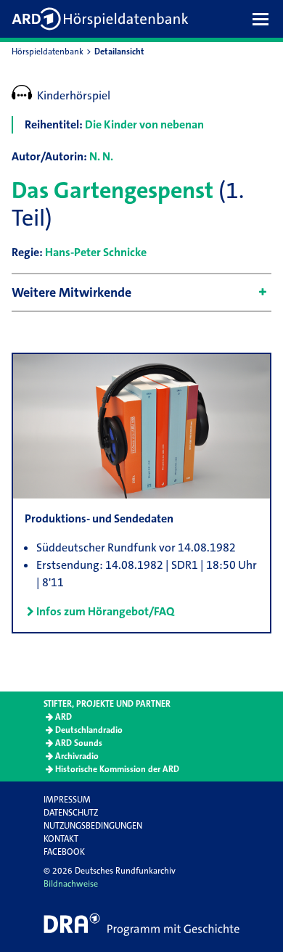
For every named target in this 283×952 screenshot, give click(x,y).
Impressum (67, 799)
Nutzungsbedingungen (93, 826)
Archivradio (77, 756)
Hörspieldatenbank (47, 51)
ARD (63, 717)
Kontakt (61, 839)
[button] (264, 19)
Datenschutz (71, 812)
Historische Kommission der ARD (117, 769)
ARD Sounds (78, 743)
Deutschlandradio (89, 730)
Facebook (64, 852)
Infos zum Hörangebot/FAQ (105, 611)
